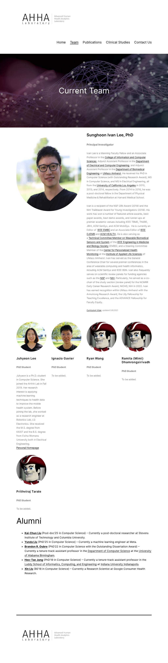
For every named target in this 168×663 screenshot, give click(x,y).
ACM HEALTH (108, 234)
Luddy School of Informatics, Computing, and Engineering (61, 564)
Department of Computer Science (109, 551)
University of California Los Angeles (116, 185)
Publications (92, 42)
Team (74, 42)
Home (61, 42)
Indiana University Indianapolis (119, 564)
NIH (112, 278)
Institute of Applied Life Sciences (124, 254)
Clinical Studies (118, 42)
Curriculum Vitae (94, 310)
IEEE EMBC (103, 229)
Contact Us (143, 42)
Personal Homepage (27, 447)
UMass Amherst (112, 173)
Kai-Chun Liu (33, 533)
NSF (102, 278)
